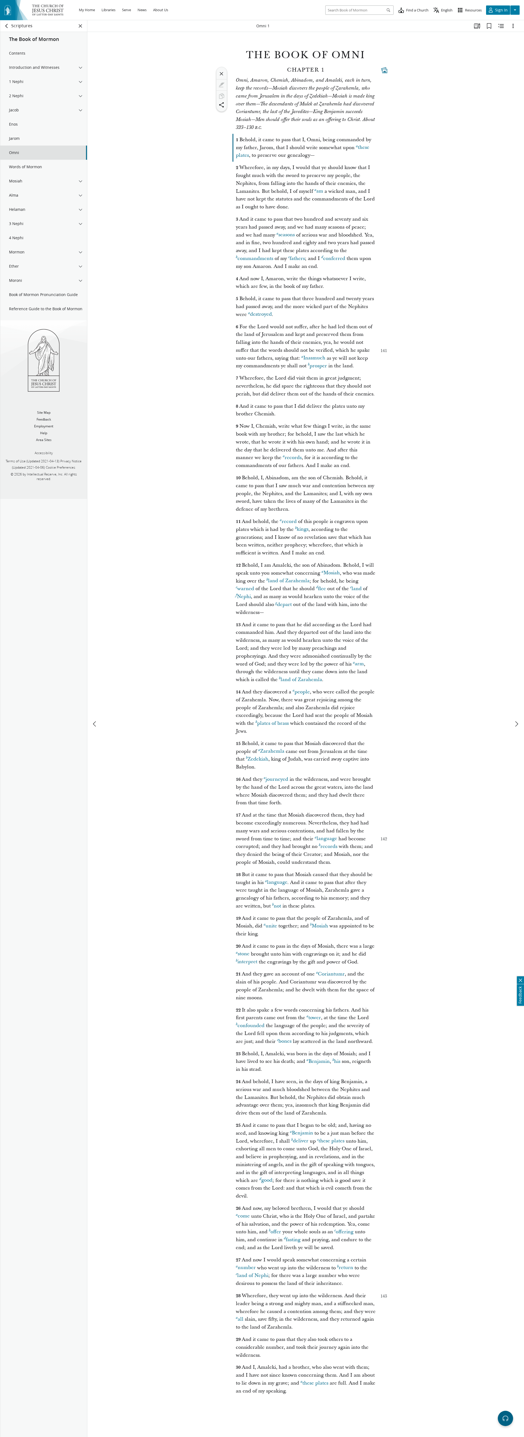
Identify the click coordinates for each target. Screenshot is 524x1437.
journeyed (277, 779)
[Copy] (221, 96)
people (302, 691)
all (240, 1319)
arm (359, 664)
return (346, 1267)
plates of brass (273, 723)
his (337, 1061)
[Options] (513, 26)
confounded (250, 1025)
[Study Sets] (477, 26)
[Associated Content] (384, 70)
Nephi (244, 596)
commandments (255, 258)
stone (243, 954)
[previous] (95, 723)
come (244, 1216)
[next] (516, 723)
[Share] (221, 104)
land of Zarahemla (288, 581)
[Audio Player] (505, 1418)
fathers (297, 258)
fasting (293, 1239)
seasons (286, 235)
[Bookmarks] (489, 26)
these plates (331, 1141)
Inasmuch (314, 358)
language (327, 838)
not (277, 906)
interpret (247, 962)
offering (344, 1231)
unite (271, 925)
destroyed (261, 314)
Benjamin (319, 1061)
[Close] (221, 73)
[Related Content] (501, 26)
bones (284, 1041)
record (289, 521)
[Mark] (221, 85)
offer (275, 1231)
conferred (334, 258)
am (319, 191)
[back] (6, 26)
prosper (318, 365)
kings (302, 529)
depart (284, 604)
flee (322, 588)
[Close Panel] (80, 26)
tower (314, 1017)
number (247, 1267)
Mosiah (331, 573)
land (357, 588)
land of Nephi (252, 1275)
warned (245, 588)
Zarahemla (272, 751)
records (293, 457)
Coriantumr (331, 974)
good (266, 1180)
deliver (300, 1141)
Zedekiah (258, 759)
